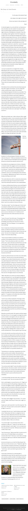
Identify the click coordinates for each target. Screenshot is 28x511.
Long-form (12, 498)
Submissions (12, 5)
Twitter (13, 509)
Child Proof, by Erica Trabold (7, 485)
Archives (7, 5)
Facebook (19, 509)
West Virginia (20, 498)
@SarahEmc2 (17, 479)
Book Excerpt (5, 498)
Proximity (14, 2)
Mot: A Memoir (17, 467)
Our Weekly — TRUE (19, 5)
